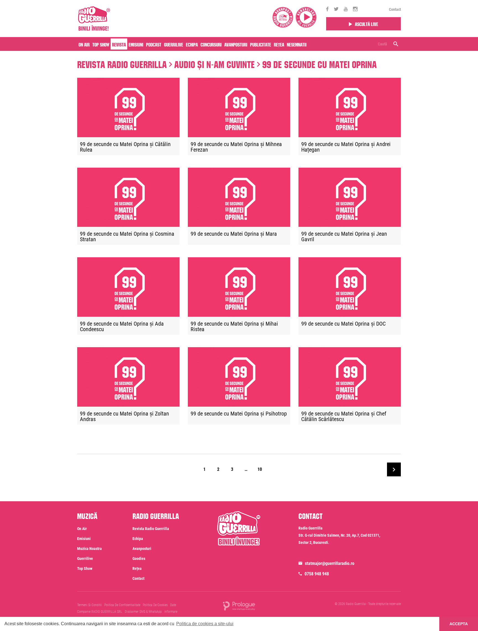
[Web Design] (239, 605)
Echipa (192, 44)
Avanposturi (235, 44)
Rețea (279, 44)
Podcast (153, 44)
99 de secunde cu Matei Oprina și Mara (234, 234)
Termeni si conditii (89, 605)
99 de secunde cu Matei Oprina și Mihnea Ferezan (236, 147)
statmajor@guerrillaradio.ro (329, 563)
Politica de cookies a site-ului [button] (204, 623)
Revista (119, 44)
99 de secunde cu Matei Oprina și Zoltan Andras (124, 416)
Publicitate (260, 44)
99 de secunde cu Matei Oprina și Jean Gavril (344, 237)
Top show (84, 568)
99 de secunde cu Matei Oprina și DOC (343, 324)
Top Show (100, 44)
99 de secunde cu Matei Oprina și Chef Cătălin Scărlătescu (343, 416)
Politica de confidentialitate (122, 605)
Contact (395, 9)
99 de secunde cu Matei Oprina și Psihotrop (239, 414)
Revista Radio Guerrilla (122, 63)
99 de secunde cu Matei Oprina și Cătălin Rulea (125, 147)
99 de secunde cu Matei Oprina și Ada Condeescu (122, 327)
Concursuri (211, 44)
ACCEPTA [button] (459, 624)
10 (260, 469)
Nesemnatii (296, 44)
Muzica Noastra (89, 548)
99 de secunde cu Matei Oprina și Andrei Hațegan (346, 147)
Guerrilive (173, 44)
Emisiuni (136, 44)
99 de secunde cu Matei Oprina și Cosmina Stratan (127, 237)
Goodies (139, 558)
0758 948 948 (317, 574)
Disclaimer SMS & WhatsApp (143, 612)
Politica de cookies (155, 605)
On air (84, 44)
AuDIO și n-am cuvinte (214, 63)
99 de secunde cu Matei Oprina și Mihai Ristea (234, 327)
